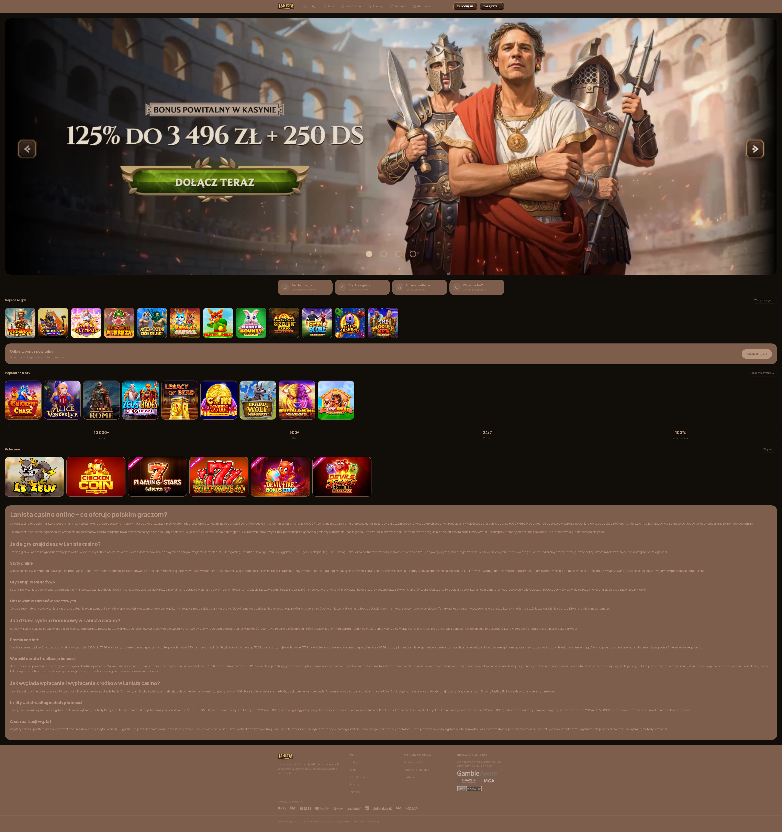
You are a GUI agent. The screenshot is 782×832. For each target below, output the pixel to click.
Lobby (311, 6)
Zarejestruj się (757, 354)
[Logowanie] (465, 6)
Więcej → (768, 449)
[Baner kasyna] (391, 146)
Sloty (330, 6)
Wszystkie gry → (764, 300)
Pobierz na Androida (416, 769)
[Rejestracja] (492, 6)
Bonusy (377, 6)
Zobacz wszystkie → (762, 373)
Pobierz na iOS (413, 762)
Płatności (423, 6)
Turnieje (399, 6)
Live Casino (353, 6)
